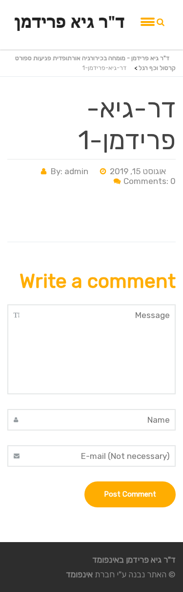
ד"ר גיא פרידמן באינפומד (134, 560)
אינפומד (79, 574)
